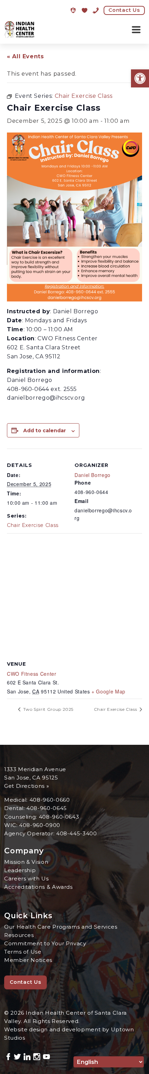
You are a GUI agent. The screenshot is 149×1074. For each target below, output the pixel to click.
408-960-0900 (39, 825)
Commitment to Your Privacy (45, 943)
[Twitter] (17, 1055)
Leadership (20, 870)
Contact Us (124, 10)
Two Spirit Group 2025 (47, 709)
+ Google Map (108, 691)
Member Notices (28, 960)
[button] (140, 78)
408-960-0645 (46, 808)
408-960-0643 (59, 816)
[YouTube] (46, 1055)
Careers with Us (26, 878)
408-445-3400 (76, 833)
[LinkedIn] (27, 1055)
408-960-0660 (49, 799)
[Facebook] (8, 1055)
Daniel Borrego (92, 474)
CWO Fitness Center (31, 673)
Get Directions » (26, 786)
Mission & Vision (26, 862)
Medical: (16, 799)
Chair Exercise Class (33, 525)
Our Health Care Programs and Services (60, 926)
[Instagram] (37, 1055)
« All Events (25, 56)
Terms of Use (23, 951)
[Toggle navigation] (136, 30)
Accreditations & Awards (38, 887)
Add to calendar (44, 430)
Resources (19, 935)
